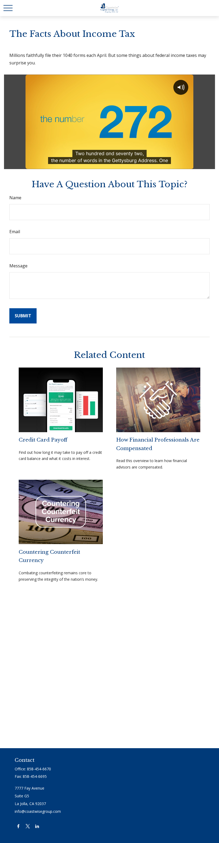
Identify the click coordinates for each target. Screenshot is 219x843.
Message (18, 266)
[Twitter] (27, 826)
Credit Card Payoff (43, 440)
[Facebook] (18, 826)
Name (15, 198)
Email (14, 232)
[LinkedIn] (37, 826)
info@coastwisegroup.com (38, 811)
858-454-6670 (39, 768)
